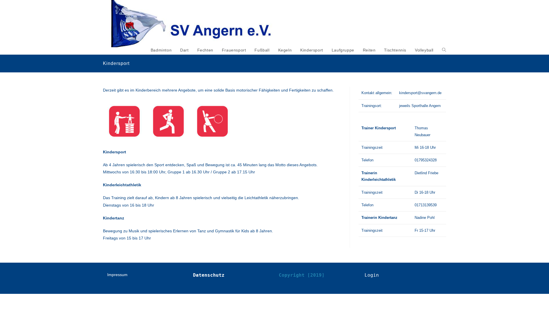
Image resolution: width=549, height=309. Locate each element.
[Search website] (444, 50)
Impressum (117, 274)
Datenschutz (208, 275)
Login (372, 275)
